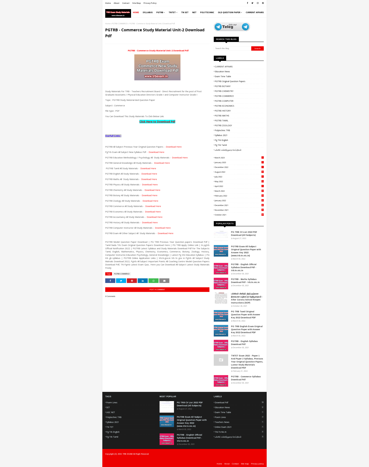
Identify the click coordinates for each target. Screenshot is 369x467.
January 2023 (239, 162)
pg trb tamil (221, 145)
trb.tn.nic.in (239, 432)
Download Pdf (239, 402)
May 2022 (239, 181)
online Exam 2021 (239, 427)
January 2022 (239, 200)
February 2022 (239, 195)
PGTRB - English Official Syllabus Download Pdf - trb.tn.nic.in (243, 267)
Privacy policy (257, 464)
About (116, 3)
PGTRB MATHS (222, 115)
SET (108, 407)
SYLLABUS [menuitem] (148, 12)
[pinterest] (262, 3)
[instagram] (258, 3)
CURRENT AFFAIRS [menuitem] (255, 12)
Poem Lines (111, 402)
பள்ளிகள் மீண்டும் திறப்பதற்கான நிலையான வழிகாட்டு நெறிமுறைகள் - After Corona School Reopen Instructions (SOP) (247, 298)
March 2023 (239, 157)
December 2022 (239, 167)
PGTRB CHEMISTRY (224, 91)
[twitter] (252, 3)
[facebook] (247, 3)
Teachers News (239, 422)
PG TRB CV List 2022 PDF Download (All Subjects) (244, 233)
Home (108, 3)
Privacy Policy (150, 3)
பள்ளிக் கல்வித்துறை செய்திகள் (228, 150)
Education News (222, 71)
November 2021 (239, 210)
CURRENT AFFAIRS (224, 66)
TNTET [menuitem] (172, 12)
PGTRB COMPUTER (224, 101)
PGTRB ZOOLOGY (223, 125)
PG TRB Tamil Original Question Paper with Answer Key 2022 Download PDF (245, 314)
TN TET (109, 427)
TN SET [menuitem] (185, 12)
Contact (125, 3)
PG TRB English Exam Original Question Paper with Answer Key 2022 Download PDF (247, 329)
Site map (136, 3)
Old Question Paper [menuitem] (229, 12)
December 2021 (239, 205)
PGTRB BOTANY (222, 86)
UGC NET (110, 412)
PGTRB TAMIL (221, 120)
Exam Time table (223, 76)
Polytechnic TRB (222, 130)
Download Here (173, 146)
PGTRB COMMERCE (119, 23)
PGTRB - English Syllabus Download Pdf (244, 342)
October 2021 (239, 214)
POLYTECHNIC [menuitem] (207, 12)
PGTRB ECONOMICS (224, 105)
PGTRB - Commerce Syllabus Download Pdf (246, 378)
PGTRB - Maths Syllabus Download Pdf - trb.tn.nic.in (245, 280)
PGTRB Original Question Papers (230, 81)
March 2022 (239, 191)
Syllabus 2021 (221, 135)
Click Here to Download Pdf (157, 121)
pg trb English (221, 140)
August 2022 (239, 172)
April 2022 (239, 186)
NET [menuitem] (194, 12)
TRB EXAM (128, 454)
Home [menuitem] (136, 12)
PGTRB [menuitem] (159, 12)
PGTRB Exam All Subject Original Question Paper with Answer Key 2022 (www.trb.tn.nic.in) (246, 251)
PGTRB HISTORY (223, 110)
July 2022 (239, 176)
